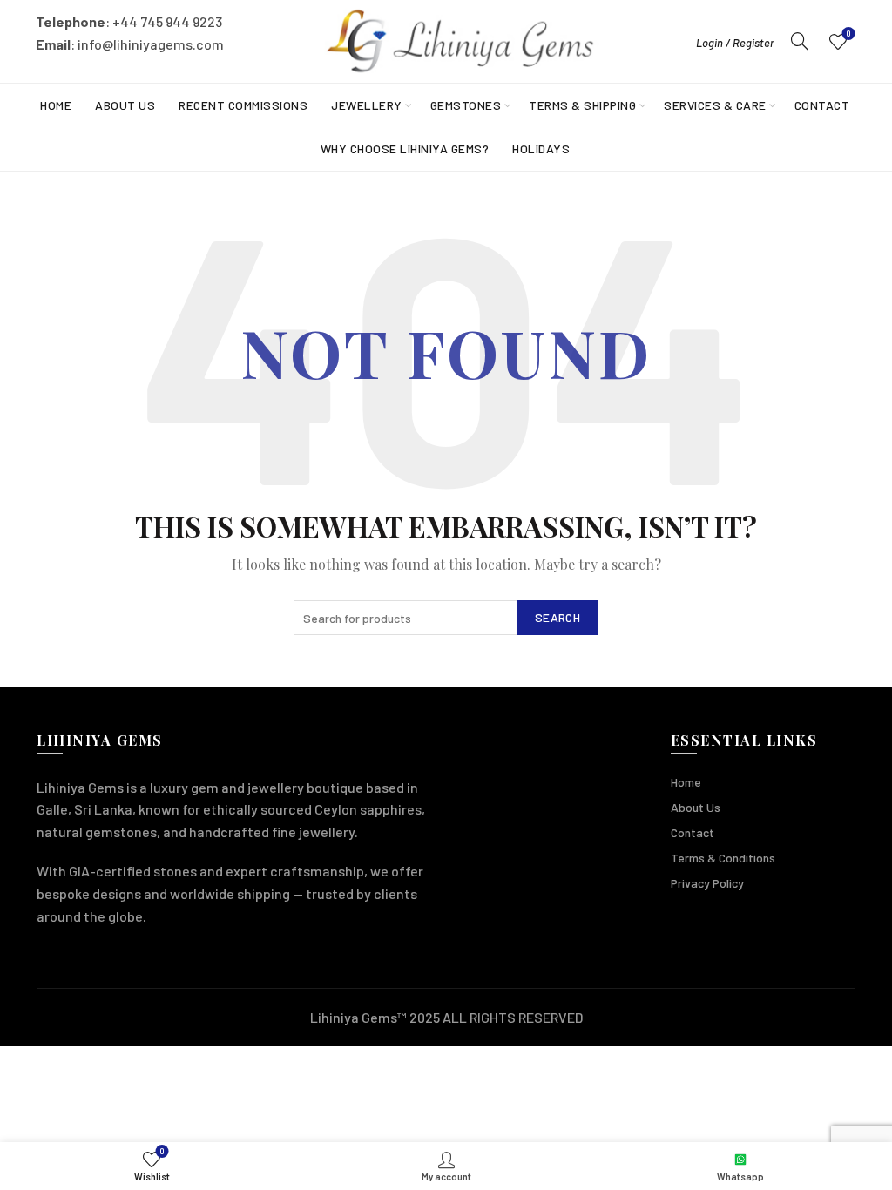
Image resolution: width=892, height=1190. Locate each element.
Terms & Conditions (723, 857)
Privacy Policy (707, 883)
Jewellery (366, 105)
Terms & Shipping (582, 105)
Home (55, 105)
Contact (822, 105)
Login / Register (735, 43)
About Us (125, 105)
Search (557, 617)
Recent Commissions (243, 105)
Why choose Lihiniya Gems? (405, 148)
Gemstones (466, 105)
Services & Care (715, 105)
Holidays (541, 148)
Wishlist (848, 33)
